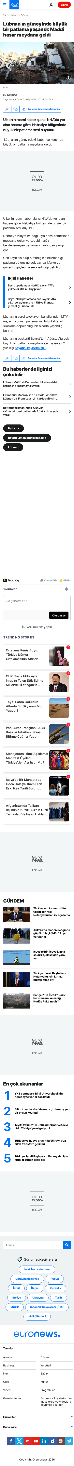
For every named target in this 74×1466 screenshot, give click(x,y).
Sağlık (44, 1373)
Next (6, 1373)
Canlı (64, 4)
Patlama (13, 428)
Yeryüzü (45, 1365)
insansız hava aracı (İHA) (47, 1307)
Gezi (6, 1381)
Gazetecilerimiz (13, 1398)
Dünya (24, 15)
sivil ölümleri (37, 1316)
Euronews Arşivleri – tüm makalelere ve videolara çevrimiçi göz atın (56, 1401)
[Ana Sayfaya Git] (14, 4)
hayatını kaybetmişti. (30, 348)
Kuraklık (55, 1288)
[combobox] (37, 1245)
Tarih (58, 1297)
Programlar (47, 1390)
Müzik (14, 1307)
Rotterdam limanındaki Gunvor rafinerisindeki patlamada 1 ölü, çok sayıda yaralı (30, 411)
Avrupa (7, 1357)
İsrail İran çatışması (37, 1269)
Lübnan (13, 447)
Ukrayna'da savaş (27, 1278)
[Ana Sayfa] (4, 15)
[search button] (67, 1245)
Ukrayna (38, 1297)
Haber (13, 15)
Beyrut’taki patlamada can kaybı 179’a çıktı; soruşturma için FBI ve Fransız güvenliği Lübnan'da (32, 302)
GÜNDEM (13, 901)
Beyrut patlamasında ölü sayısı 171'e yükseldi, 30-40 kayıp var (31, 287)
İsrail (16, 1288)
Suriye (16, 1297)
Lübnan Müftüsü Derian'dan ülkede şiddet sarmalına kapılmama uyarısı (30, 383)
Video (6, 1390)
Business (8, 1365)
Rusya (55, 1278)
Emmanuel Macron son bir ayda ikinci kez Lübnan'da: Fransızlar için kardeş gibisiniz (30, 396)
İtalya (34, 1288)
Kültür (44, 1381)
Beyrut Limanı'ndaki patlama (27, 437)
